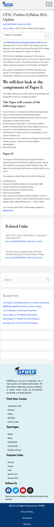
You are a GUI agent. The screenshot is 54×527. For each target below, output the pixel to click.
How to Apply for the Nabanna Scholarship (20, 314)
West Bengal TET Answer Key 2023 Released (21, 319)
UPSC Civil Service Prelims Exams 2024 (23, 42)
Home (5, 28)
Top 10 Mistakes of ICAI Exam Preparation (20, 310)
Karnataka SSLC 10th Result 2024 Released (20, 323)
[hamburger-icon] (49, 4)
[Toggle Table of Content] (45, 35)
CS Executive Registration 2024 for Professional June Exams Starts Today (25, 253)
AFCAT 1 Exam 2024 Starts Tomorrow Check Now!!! (26, 237)
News (11, 28)
